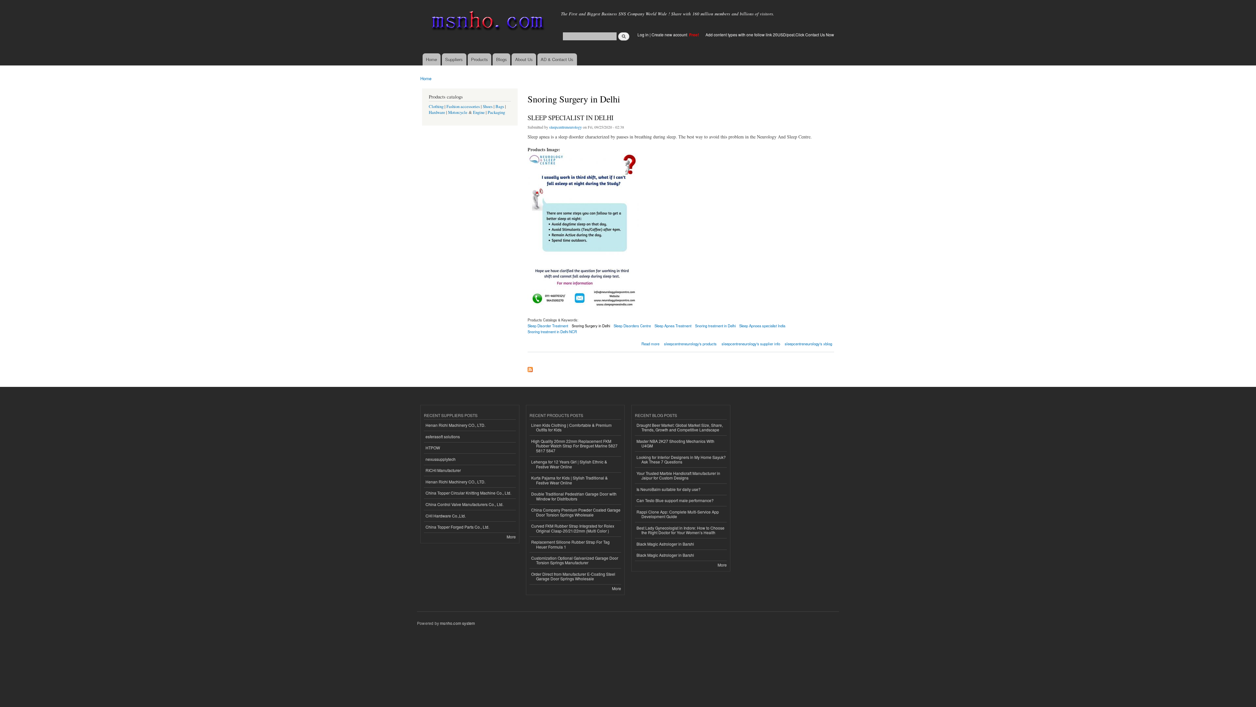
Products (479, 59)
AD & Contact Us (557, 59)
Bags (500, 106)
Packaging (496, 112)
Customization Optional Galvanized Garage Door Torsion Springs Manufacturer (574, 560)
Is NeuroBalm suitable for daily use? (669, 489)
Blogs (501, 59)
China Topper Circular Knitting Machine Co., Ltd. (468, 493)
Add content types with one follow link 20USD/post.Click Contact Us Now (770, 34)
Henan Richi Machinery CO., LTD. (455, 425)
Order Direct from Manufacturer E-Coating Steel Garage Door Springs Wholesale (573, 576)
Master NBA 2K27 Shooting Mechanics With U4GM (675, 443)
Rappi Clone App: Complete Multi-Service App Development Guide (678, 514)
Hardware (437, 112)
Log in (643, 34)
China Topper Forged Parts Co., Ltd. (457, 527)
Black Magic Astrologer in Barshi (665, 544)
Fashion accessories (463, 106)
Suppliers (454, 59)
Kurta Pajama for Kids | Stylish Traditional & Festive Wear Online (569, 480)
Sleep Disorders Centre (632, 325)
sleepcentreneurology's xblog (808, 343)
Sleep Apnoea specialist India (762, 325)
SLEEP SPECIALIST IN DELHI (571, 117)
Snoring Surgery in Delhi (591, 325)
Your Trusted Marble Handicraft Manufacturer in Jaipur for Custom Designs (678, 475)
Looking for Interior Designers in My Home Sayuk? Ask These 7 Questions (681, 459)
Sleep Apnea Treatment (672, 325)
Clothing (436, 106)
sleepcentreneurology (565, 127)
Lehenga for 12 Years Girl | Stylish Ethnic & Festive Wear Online (569, 464)
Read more (650, 343)
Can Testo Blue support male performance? (675, 500)
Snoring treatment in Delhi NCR (552, 331)
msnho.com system (457, 623)
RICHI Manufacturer (443, 470)
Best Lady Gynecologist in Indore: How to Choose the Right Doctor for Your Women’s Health (680, 530)
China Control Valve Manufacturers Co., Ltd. (464, 504)
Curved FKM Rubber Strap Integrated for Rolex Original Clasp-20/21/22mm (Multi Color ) (572, 528)
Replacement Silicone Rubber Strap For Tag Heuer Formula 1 (570, 544)
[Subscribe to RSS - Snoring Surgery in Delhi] (530, 368)
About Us (524, 59)
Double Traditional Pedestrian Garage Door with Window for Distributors (574, 496)
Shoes (488, 106)
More (511, 536)
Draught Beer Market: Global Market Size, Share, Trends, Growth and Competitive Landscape (680, 427)
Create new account (670, 34)
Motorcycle (457, 112)
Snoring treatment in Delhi (715, 325)
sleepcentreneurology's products (690, 343)
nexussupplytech (441, 459)
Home (431, 59)
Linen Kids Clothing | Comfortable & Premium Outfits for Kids (571, 427)
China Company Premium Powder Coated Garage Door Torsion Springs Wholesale (575, 512)
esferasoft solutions (443, 436)
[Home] (486, 22)
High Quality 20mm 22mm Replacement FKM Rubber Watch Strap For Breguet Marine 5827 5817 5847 (574, 445)
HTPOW (433, 447)
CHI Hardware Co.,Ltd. (446, 515)
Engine (479, 112)
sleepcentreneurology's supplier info (751, 343)
